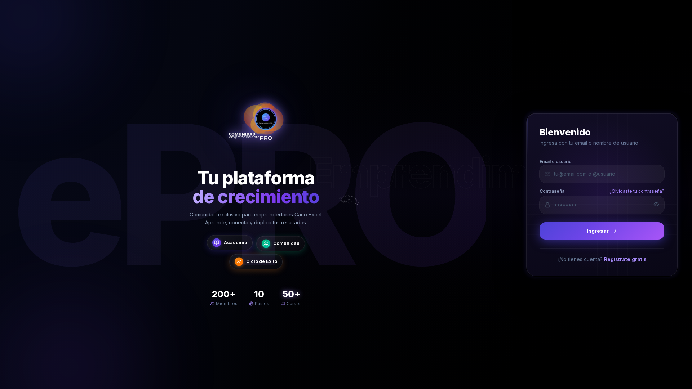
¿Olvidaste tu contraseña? (636, 190)
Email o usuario (556, 161)
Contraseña (552, 190)
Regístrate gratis (625, 259)
